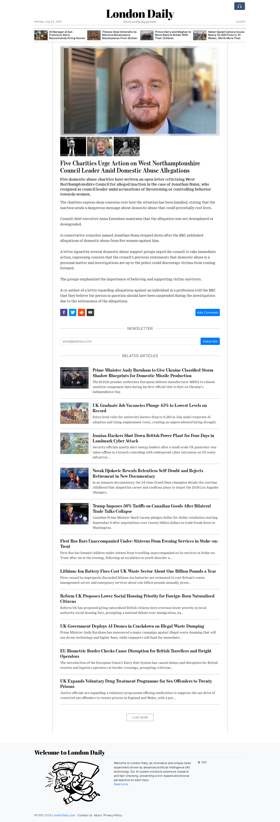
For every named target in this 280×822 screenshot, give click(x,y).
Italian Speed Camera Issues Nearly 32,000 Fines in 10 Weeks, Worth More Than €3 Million (173, 36)
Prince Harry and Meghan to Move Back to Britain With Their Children (120, 35)
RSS (204, 762)
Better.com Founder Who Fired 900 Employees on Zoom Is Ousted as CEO (224, 35)
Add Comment (207, 312)
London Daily (140, 13)
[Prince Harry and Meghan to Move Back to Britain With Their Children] (94, 35)
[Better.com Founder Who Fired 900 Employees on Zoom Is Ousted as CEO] (199, 35)
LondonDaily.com (63, 815)
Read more (121, 784)
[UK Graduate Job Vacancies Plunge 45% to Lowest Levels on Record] (74, 413)
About (98, 815)
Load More (140, 717)
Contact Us (85, 815)
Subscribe (210, 341)
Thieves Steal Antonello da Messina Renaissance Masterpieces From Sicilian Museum (66, 36)
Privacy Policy (112, 815)
